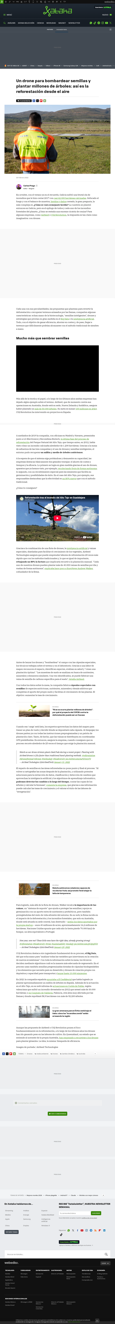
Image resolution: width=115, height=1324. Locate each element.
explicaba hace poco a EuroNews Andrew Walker (69, 568)
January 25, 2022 (62, 947)
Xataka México (10, 1302)
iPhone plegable (51, 1195)
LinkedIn (104, 1230)
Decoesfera (86, 1277)
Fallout (48, 66)
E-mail (44, 100)
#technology (47, 758)
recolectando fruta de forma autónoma (77, 468)
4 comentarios (25, 101)
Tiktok (94, 23)
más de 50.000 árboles (45, 408)
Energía (26, 1215)
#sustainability (58, 944)
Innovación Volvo (61, 29)
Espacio (44, 1210)
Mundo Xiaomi (10, 1288)
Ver (58, 1114)
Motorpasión (70, 1274)
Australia (81, 1054)
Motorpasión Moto (70, 1278)
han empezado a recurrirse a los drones (78, 1037)
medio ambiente (42, 1054)
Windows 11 (45, 1225)
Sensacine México (39, 1303)
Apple (7, 1219)
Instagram (102, 23)
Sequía (40, 66)
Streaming (9, 1210)
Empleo (26, 1225)
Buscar (106, 1254)
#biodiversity (59, 758)
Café (97, 66)
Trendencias (86, 1274)
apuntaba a (59, 979)
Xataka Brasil (9, 1305)
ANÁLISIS (11, 23)
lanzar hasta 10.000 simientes (72, 973)
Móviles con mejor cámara (88, 1195)
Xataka (57, 11)
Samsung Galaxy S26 (70, 66)
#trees (48, 944)
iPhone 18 (57, 66)
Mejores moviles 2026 (34, 1195)
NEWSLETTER (74, 23)
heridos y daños (58, 201)
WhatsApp (91, 23)
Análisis (26, 1210)
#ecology (70, 944)
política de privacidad (89, 1218)
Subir (104, 1263)
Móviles (8, 1215)
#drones (37, 758)
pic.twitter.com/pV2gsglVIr (86, 944)
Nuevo (105, 14)
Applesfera (9, 1280)
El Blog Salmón (102, 1274)
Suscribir (96, 1213)
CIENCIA (40, 23)
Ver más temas (11, 1232)
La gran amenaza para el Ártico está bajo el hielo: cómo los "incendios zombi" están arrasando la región (71, 1013)
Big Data (65, 319)
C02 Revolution (58, 215)
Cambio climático (68, 1054)
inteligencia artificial (83, 319)
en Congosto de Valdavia (41, 992)
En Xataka (55, 707)
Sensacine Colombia (39, 1308)
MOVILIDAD (51, 23)
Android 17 (64, 1195)
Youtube (106, 23)
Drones (29, 1054)
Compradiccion (87, 1280)
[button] (30, 185)
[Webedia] (11, 1262)
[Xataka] (2, 2)
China (32, 66)
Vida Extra (24, 1277)
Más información (74, 1322)
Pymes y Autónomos (101, 1278)
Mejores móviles (87, 66)
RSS (95, 1230)
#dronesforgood (27, 758)
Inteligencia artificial (45, 1220)
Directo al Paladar (57, 1274)
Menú (9, 14)
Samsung (27, 1219)
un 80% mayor (69, 478)
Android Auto (107, 66)
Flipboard (41, 100)
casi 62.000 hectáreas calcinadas (70, 198)
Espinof (38, 1277)
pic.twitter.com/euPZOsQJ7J (78, 758)
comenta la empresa (56, 785)
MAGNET (62, 23)
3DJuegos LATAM (26, 1302)
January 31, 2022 (62, 762)
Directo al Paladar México (57, 1303)
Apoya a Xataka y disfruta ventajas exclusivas (75, 1245)
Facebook (34, 100)
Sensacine (39, 1274)
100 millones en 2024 (86, 408)
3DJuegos (24, 1274)
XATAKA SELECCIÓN (26, 23)
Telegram (98, 23)
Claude (73, 1195)
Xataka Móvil (9, 1277)
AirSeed (45, 215)
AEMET (24, 66)
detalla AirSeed (76, 679)
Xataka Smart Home (10, 1284)
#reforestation (88, 755)
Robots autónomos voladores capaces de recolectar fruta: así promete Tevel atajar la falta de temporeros (72, 891)
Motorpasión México (70, 1303)
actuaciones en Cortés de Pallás (68, 986)
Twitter (110, 23)
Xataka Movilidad (47, 1215)
